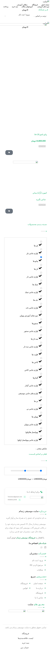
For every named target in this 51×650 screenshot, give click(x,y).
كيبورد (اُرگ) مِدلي (40, 193)
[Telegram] (38, 547)
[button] (9, 152)
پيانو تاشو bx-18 (41, 134)
